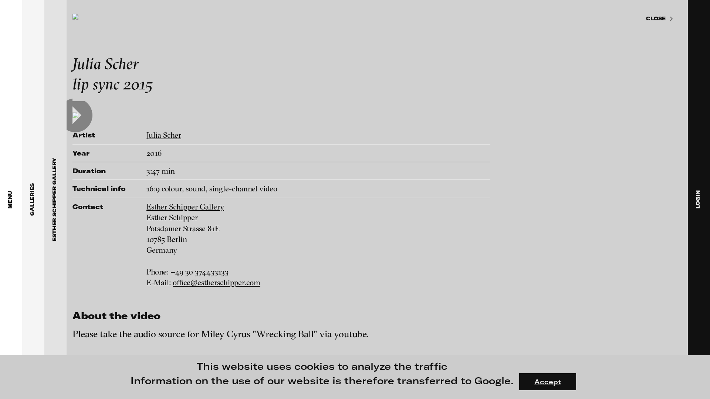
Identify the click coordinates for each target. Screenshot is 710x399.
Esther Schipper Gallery (185, 206)
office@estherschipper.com (216, 282)
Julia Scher (163, 135)
